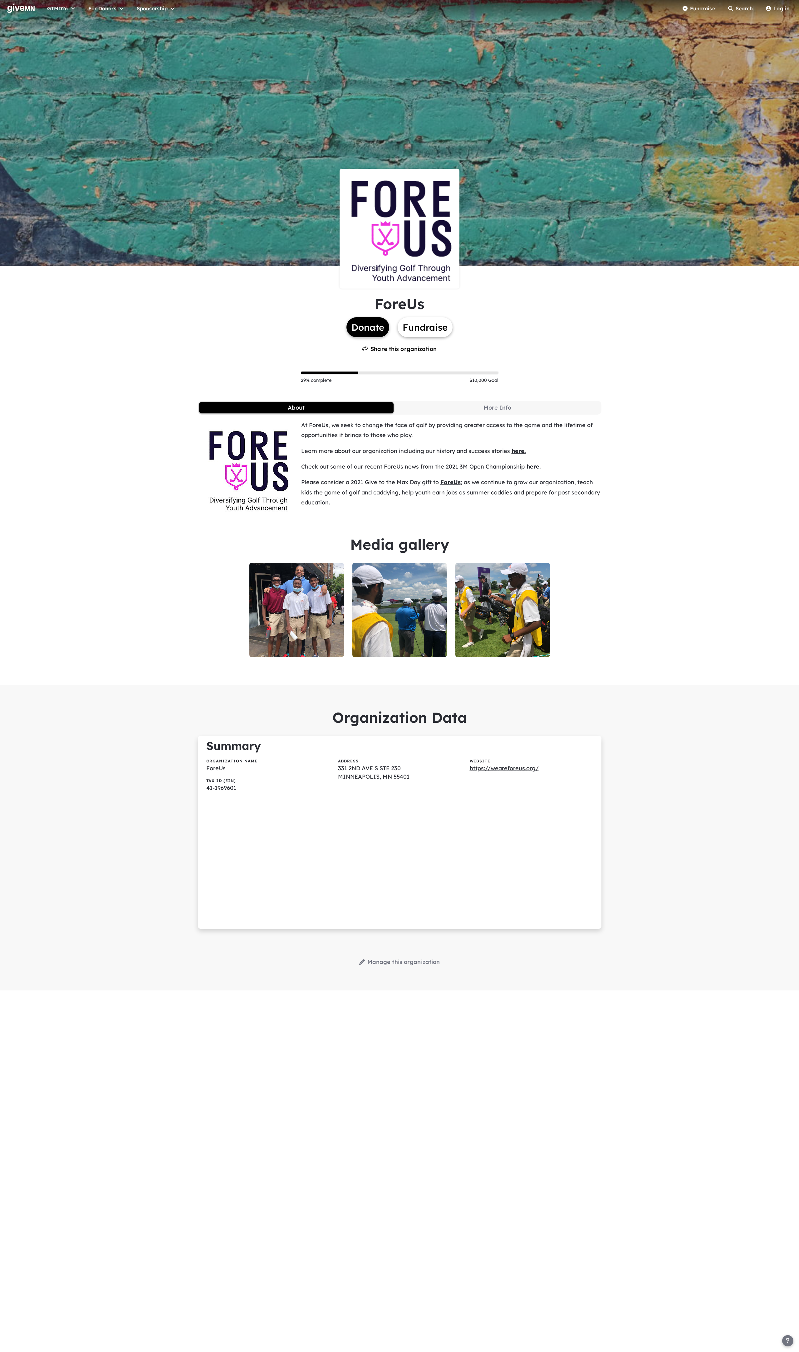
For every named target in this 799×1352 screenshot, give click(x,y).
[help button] (787, 1340)
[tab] (296, 407)
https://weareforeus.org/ (504, 768)
